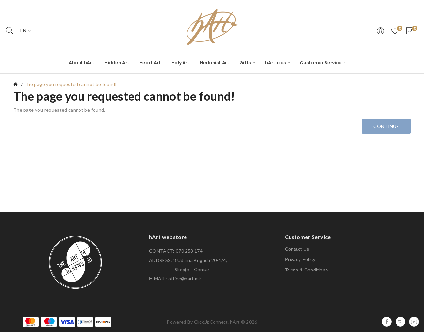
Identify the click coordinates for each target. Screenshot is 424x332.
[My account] (380, 31)
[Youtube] (414, 322)
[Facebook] (387, 322)
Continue (386, 126)
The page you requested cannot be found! (70, 84)
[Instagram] (400, 322)
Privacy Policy (300, 259)
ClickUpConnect (211, 322)
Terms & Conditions (306, 269)
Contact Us (297, 249)
